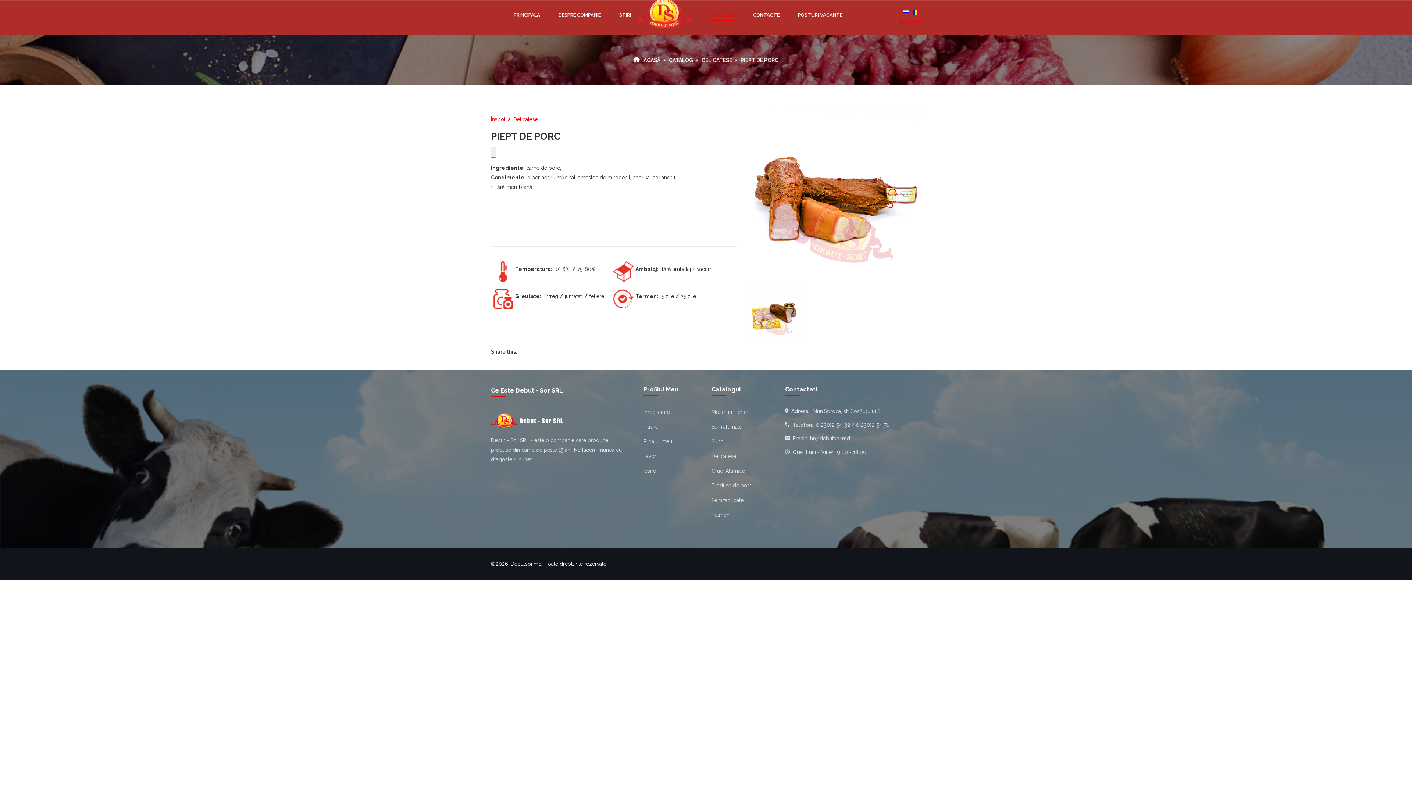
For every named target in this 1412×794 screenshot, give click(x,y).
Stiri (625, 15)
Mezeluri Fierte (729, 412)
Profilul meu (657, 441)
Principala (527, 15)
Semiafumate (727, 427)
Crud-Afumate (728, 471)
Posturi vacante (820, 15)
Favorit (651, 456)
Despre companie (580, 15)
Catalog (723, 15)
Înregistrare (656, 412)
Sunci (718, 441)
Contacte (766, 15)
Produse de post (731, 486)
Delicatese (717, 60)
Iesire (649, 471)
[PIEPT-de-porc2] (774, 313)
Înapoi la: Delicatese (514, 119)
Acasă (651, 60)
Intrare (907, 22)
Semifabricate (728, 500)
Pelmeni (721, 515)
